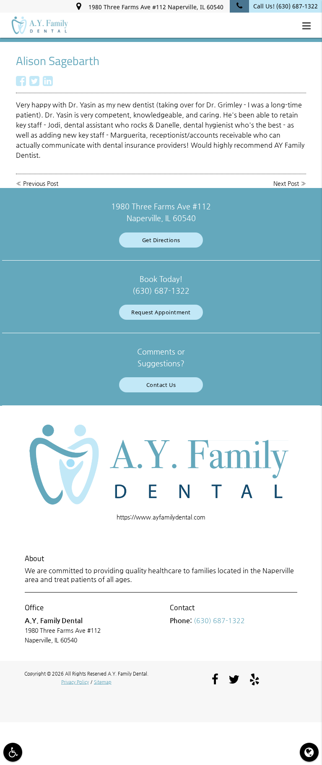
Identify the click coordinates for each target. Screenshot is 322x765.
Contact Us (161, 385)
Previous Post (40, 183)
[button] (309, 26)
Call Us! (285, 6)
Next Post (286, 183)
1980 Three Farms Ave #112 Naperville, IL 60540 (154, 7)
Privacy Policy (75, 682)
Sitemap (103, 682)
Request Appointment (161, 312)
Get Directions (161, 240)
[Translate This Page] (309, 752)
